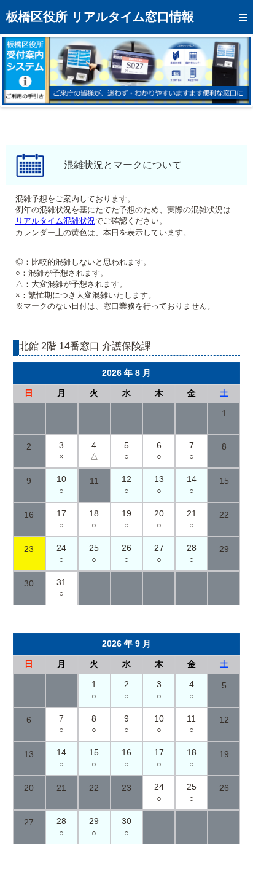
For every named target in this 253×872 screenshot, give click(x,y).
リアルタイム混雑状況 (55, 220)
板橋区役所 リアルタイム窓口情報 (100, 16)
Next (232, 70)
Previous (21, 70)
